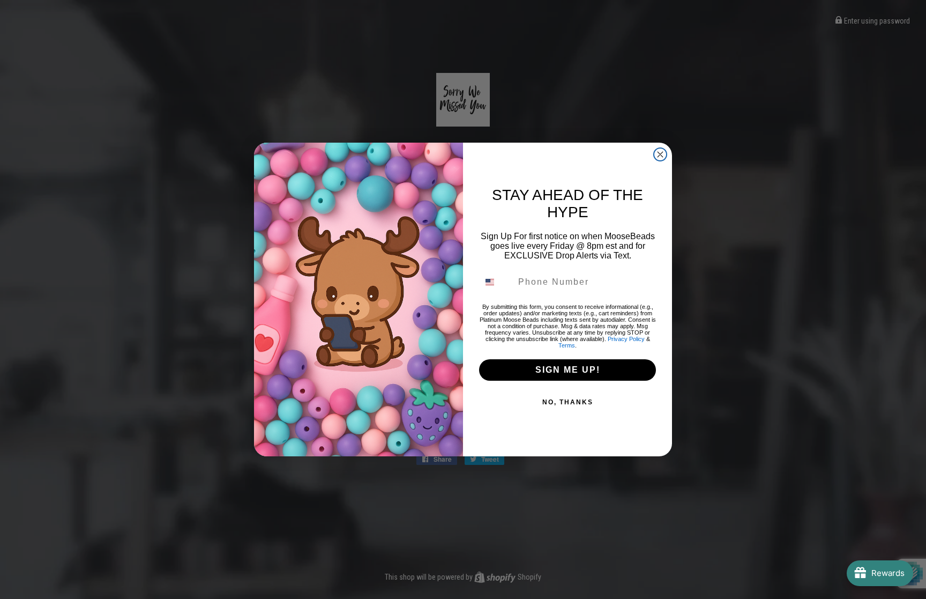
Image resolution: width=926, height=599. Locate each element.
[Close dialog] (660, 154)
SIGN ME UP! (567, 369)
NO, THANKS (567, 402)
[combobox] (496, 282)
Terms (566, 345)
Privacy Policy (626, 339)
